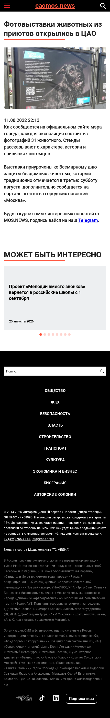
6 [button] (61, 334)
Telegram (88, 220)
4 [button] (53, 334)
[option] (55, 298)
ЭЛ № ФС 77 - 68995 (18, 517)
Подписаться (81, 698)
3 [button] (49, 334)
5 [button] (57, 334)
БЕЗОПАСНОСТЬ (55, 414)
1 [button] (40, 334)
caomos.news (55, 5)
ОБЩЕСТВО (55, 390)
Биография (55, 483)
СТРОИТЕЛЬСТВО (55, 437)
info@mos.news (43, 539)
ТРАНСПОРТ (55, 448)
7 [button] (65, 334)
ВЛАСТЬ (55, 425)
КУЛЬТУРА (55, 460)
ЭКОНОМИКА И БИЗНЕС (55, 471)
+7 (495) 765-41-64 (17, 539)
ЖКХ (55, 402)
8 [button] (69, 334)
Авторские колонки (55, 494)
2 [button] (44, 334)
